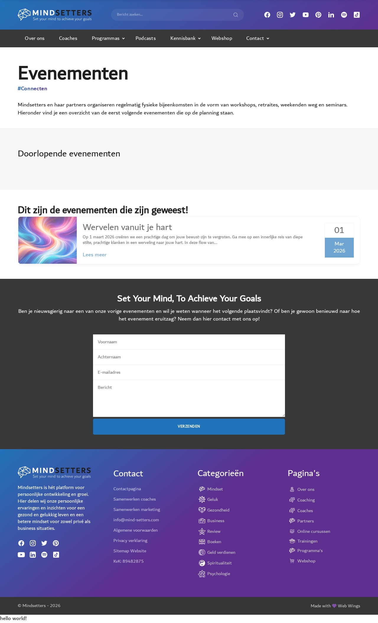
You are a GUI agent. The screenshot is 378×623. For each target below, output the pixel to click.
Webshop (221, 38)
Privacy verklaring (130, 540)
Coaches (68, 38)
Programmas (106, 38)
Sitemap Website (129, 551)
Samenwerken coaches (134, 499)
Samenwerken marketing (136, 509)
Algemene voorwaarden (135, 530)
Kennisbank (183, 38)
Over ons (35, 38)
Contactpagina (127, 489)
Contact (255, 38)
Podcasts (146, 38)
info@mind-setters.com (136, 520)
